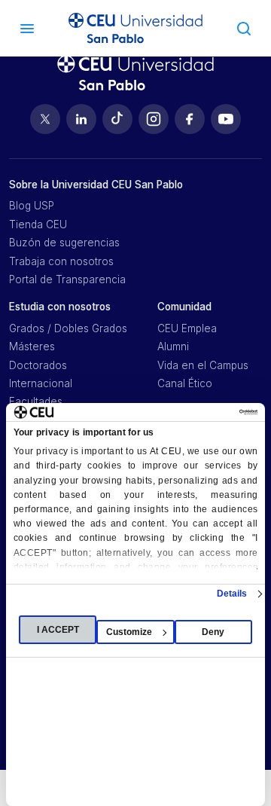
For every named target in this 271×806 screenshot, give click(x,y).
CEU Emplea (187, 328)
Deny (213, 632)
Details (232, 593)
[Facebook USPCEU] (190, 119)
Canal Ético (184, 383)
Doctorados (38, 365)
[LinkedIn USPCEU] (81, 119)
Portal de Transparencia (67, 279)
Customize (129, 632)
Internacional (40, 383)
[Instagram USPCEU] (154, 119)
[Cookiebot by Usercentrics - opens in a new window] (194, 412)
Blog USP (31, 206)
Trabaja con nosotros (61, 261)
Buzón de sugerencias (64, 243)
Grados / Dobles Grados (68, 328)
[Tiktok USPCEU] (117, 119)
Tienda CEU (38, 224)
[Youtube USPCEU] (226, 119)
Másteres (32, 346)
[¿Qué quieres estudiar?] (244, 27)
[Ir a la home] (135, 28)
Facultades (35, 401)
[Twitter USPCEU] (45, 119)
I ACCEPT (58, 629)
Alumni (173, 346)
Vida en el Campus (202, 365)
